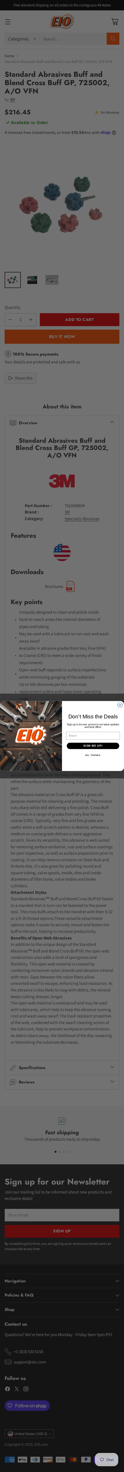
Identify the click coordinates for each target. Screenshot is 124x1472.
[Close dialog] (120, 705)
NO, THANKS (92, 755)
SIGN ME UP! (93, 745)
